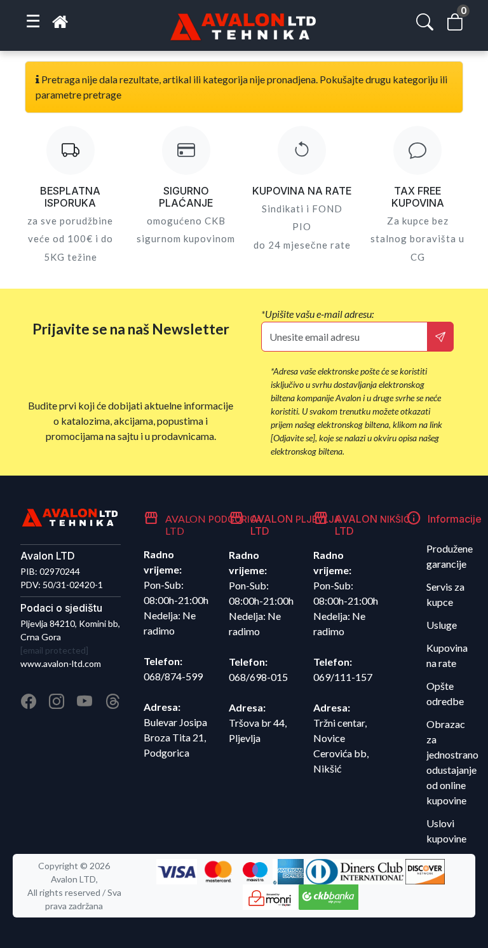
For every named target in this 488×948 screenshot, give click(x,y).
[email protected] (54, 650)
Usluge (441, 625)
